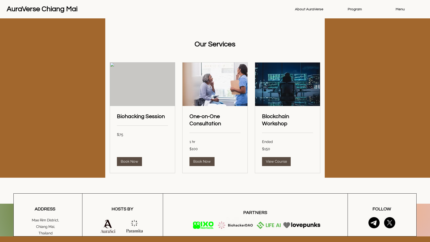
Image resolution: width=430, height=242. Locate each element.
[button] (129, 161)
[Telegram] (374, 222)
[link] (142, 116)
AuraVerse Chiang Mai (42, 9)
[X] (389, 222)
